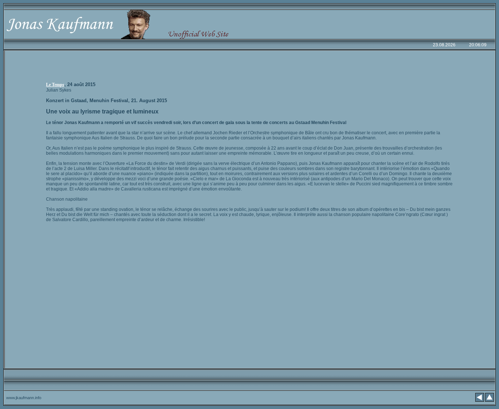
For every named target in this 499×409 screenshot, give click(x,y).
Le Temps (55, 84)
